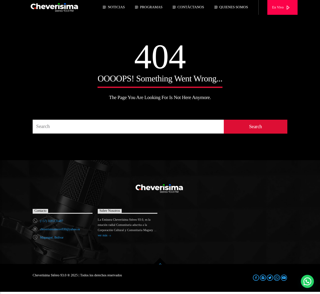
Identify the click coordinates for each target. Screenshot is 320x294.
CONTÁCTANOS (190, 7)
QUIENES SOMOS (233, 7)
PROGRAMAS (151, 7)
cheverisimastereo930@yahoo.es (60, 229)
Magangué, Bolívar (52, 237)
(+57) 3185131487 (51, 221)
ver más (103, 235)
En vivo (278, 7)
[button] (307, 281)
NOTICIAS (116, 7)
